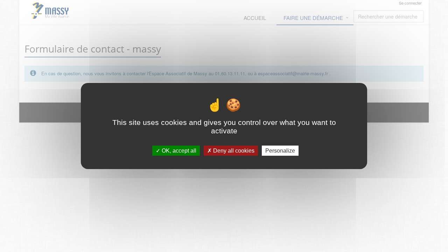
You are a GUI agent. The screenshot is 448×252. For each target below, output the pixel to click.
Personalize (280, 151)
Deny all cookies (233, 151)
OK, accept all (178, 151)
